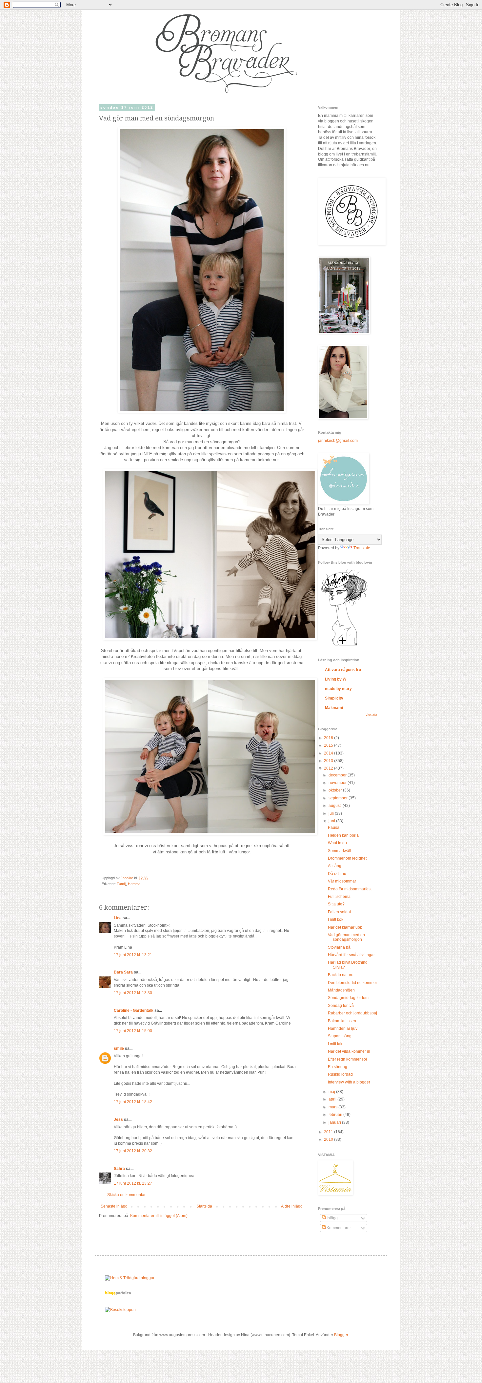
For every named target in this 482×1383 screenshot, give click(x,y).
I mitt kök (335, 919)
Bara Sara (123, 972)
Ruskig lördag (340, 1074)
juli (332, 813)
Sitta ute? (336, 904)
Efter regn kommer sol (347, 1059)
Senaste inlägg (114, 1206)
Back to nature (340, 975)
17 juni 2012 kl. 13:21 (133, 955)
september (339, 798)
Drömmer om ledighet (347, 858)
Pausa (333, 827)
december (338, 775)
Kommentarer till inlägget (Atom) (159, 1215)
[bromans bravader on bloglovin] (344, 645)
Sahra (119, 1168)
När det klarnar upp (345, 927)
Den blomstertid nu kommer (352, 982)
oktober (336, 790)
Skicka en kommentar (126, 1194)
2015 (329, 745)
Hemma (134, 884)
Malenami (334, 707)
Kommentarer (338, 1228)
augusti (336, 805)
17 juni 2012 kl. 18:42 (133, 1102)
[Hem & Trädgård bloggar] (129, 1278)
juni (332, 821)
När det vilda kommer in (349, 1051)
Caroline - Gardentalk (133, 1010)
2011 (329, 1132)
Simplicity (334, 698)
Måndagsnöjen (341, 990)
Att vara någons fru (343, 669)
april (333, 1099)
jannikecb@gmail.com (338, 440)
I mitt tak (335, 1044)
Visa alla (371, 715)
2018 (329, 738)
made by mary (338, 688)
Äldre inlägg (292, 1206)
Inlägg (332, 1218)
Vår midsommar (342, 881)
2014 (329, 753)
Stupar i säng (339, 1036)
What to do (337, 843)
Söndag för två (341, 1005)
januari (335, 1122)
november (338, 782)
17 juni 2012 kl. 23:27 (133, 1183)
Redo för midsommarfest (350, 889)
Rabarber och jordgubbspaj (352, 1013)
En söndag (337, 1067)
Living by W (335, 679)
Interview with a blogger (349, 1082)
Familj (121, 884)
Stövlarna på (339, 947)
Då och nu (337, 873)
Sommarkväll (339, 850)
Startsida (204, 1206)
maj (332, 1091)
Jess (118, 1119)
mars (333, 1107)
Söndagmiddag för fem (348, 997)
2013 (329, 760)
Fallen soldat (339, 912)
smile (119, 1048)
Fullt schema (339, 896)
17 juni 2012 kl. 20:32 (133, 1151)
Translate (361, 548)
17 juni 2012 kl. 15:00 (133, 1030)
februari (336, 1114)
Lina (118, 918)
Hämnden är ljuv (342, 1028)
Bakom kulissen (342, 1021)
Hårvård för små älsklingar (351, 955)
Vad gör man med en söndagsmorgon (346, 937)
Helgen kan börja (343, 835)
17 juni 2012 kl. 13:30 (133, 993)
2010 (329, 1139)
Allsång (334, 866)
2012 (329, 768)
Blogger (341, 1335)
